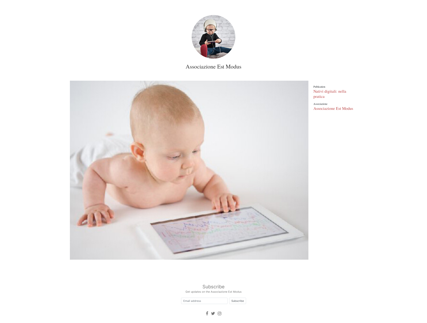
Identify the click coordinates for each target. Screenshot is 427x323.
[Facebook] (207, 313)
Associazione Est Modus (213, 66)
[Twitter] (213, 313)
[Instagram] (219, 313)
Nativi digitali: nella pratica (329, 93)
